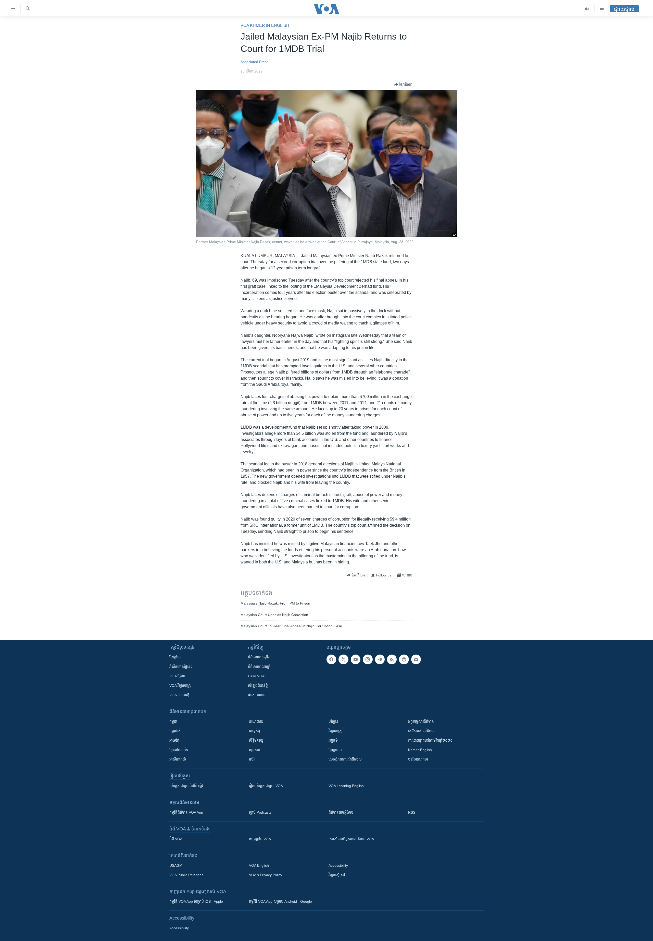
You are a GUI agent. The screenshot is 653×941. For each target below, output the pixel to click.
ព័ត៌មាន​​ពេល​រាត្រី (259, 667)
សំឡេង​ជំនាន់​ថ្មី (258, 685)
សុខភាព (254, 750)
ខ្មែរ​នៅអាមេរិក (178, 750)
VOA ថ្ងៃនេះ (177, 676)
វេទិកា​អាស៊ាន (257, 695)
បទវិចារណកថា (418, 759)
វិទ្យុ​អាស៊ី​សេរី (337, 875)
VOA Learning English (346, 786)
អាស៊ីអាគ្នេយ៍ (177, 759)
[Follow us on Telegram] (380, 659)
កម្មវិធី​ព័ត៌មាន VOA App (186, 812)
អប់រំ (252, 759)
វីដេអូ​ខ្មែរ (175, 657)
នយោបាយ (256, 721)
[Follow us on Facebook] (331, 659)
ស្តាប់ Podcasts (260, 812)
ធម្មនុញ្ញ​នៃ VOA (260, 839)
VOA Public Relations (186, 875)
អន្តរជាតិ (175, 731)
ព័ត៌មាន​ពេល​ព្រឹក (259, 657)
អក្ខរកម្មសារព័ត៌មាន (421, 721)
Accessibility (338, 865)
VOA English (259, 865)
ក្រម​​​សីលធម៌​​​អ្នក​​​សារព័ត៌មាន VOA (351, 839)
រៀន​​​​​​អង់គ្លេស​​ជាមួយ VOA (266, 786)
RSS (411, 812)
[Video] (602, 9)
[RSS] (392, 659)
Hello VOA (256, 676)
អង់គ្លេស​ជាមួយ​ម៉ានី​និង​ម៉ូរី (186, 786)
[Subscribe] (416, 659)
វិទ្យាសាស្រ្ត (336, 731)
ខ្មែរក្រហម (335, 750)
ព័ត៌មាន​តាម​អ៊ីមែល (341, 812)
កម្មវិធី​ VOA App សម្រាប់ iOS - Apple (196, 901)
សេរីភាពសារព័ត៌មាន (421, 731)
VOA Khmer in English (265, 25)
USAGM (175, 865)
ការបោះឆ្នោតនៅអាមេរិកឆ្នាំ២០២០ (430, 740)
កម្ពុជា (173, 721)
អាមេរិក (174, 740)
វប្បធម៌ (333, 740)
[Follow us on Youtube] (355, 659)
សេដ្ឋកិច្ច (254, 731)
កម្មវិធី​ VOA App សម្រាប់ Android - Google (280, 901)
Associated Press (254, 62)
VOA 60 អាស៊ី (179, 695)
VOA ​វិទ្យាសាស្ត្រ (180, 685)
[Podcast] (404, 659)
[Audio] (587, 9)
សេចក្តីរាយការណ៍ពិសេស (345, 759)
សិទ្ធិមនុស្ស (256, 740)
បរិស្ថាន (333, 721)
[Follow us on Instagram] (367, 659)
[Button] (403, 84)
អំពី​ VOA (175, 839)
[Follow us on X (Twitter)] (343, 659)
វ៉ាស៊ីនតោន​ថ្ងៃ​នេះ (180, 667)
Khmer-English (420, 750)
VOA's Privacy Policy (265, 875)
